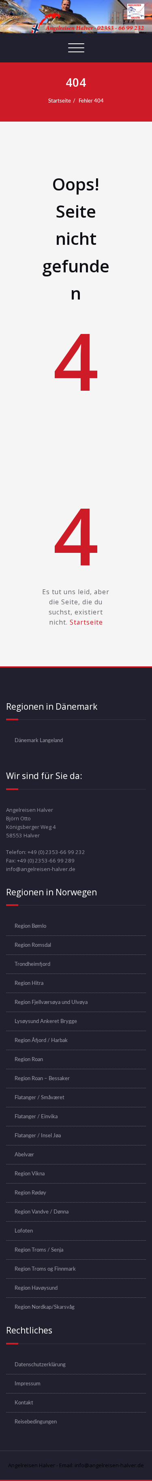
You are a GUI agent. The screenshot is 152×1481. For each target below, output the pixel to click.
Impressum (28, 1384)
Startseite (59, 101)
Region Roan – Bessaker (42, 1078)
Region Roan (29, 1059)
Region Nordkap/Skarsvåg (45, 1307)
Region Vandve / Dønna (42, 1212)
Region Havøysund (36, 1288)
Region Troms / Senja (39, 1250)
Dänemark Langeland (39, 740)
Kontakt (24, 1403)
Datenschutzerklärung (40, 1365)
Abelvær (24, 1155)
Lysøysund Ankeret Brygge (46, 1021)
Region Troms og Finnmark (45, 1269)
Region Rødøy (30, 1193)
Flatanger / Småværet (39, 1097)
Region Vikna (30, 1174)
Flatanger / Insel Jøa (38, 1136)
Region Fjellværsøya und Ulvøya (51, 1002)
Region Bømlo (30, 926)
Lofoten (24, 1231)
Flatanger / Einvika (36, 1116)
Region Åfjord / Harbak (41, 1040)
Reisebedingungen (36, 1422)
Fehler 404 (91, 101)
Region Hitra (29, 983)
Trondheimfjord (32, 964)
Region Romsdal (33, 945)
